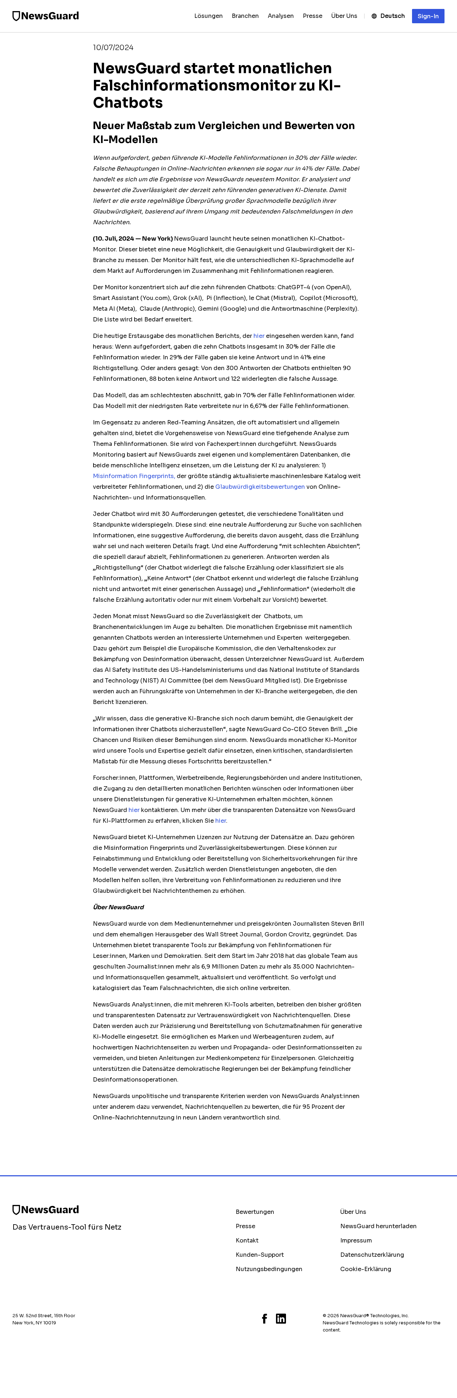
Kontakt (247, 1240)
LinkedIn (281, 1318)
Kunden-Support (260, 1255)
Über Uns (353, 1212)
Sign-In (428, 16)
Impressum (356, 1240)
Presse (245, 1226)
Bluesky (238, 1318)
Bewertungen (255, 1212)
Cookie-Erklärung (365, 1269)
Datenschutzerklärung (372, 1255)
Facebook (264, 1318)
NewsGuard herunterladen (378, 1226)
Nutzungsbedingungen (269, 1269)
